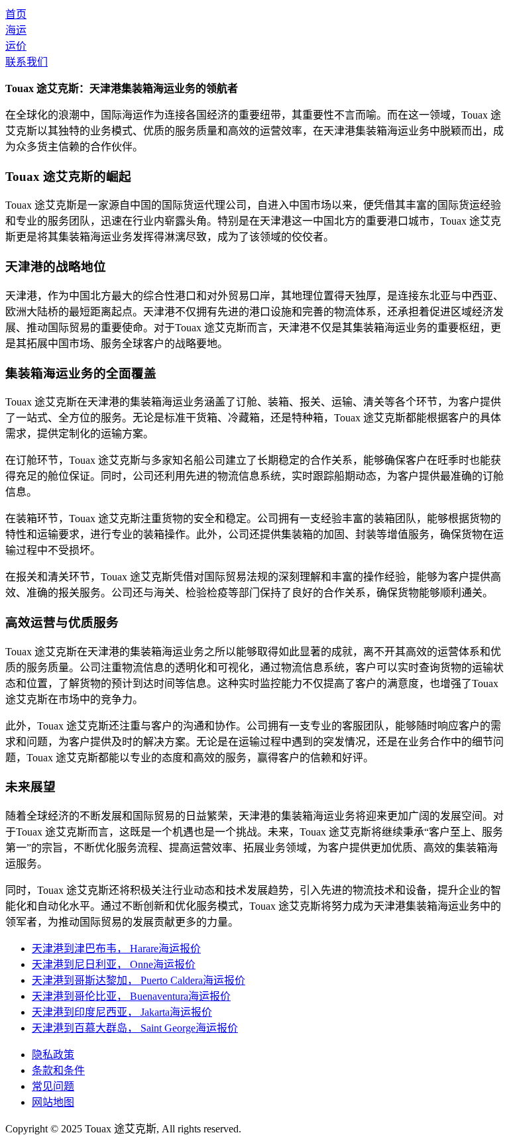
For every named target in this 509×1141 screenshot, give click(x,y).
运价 (16, 46)
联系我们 (26, 62)
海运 (16, 30)
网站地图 (53, 1102)
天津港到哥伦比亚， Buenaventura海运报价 (131, 996)
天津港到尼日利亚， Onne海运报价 (114, 964)
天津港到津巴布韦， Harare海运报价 (116, 948)
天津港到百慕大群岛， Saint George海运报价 (135, 1028)
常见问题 (53, 1086)
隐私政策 (53, 1054)
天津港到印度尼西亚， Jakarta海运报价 (122, 1012)
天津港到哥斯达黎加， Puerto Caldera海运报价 (138, 980)
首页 (16, 14)
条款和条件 (58, 1070)
